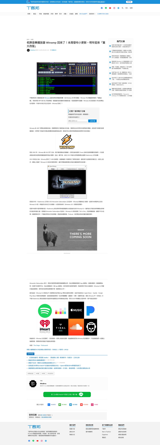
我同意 (129, 2)
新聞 (29, 14)
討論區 (71, 14)
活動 (65, 14)
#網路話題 (30, 373)
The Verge (37, 345)
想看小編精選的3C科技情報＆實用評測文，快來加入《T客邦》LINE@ (47, 349)
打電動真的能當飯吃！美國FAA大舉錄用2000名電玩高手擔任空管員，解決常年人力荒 (122, 52)
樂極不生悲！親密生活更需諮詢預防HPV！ (42, 363)
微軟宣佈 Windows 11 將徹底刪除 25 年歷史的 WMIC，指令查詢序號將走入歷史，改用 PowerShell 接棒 (122, 63)
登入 (127, 8)
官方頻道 (75, 404)
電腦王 (104, 437)
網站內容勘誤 (122, 429)
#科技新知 (50, 373)
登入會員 (43, 415)
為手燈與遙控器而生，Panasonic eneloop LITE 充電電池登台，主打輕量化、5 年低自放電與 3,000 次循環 (122, 95)
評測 (52, 14)
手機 (40, 14)
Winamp (47, 98)
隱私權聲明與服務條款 (92, 429)
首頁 (28, 39)
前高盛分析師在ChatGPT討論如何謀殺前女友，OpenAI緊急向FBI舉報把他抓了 (54, 365)
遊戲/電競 (46, 14)
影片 (60, 14)
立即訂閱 (92, 121)
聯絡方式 (72, 434)
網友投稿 (121, 437)
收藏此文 (54, 50)
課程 (76, 14)
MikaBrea (32, 50)
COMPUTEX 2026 (102, 14)
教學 (56, 14)
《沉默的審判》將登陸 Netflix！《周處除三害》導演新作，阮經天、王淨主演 (54, 357)
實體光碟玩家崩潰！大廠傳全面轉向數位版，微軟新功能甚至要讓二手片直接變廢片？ (122, 90)
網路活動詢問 (122, 434)
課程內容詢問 (122, 431)
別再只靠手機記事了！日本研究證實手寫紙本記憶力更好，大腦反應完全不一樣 (122, 46)
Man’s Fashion (106, 431)
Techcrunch (44, 345)
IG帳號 (96, 404)
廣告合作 (72, 431)
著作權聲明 (89, 431)
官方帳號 (64, 404)
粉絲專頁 (53, 404)
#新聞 (43, 373)
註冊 (131, 8)
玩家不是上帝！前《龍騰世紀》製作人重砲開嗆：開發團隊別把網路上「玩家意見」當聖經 (122, 74)
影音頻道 (86, 404)
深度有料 (91, 14)
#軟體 (37, 373)
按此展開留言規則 (47, 417)
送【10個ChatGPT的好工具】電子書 (64, 394)
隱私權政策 (101, 2)
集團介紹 (72, 429)
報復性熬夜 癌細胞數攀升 (36, 360)
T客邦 (104, 429)
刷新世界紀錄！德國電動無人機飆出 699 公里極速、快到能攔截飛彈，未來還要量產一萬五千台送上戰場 (122, 57)
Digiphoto (105, 434)
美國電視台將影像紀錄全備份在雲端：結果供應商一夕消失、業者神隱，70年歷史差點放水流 (59, 368)
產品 (34, 14)
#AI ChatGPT (83, 14)
